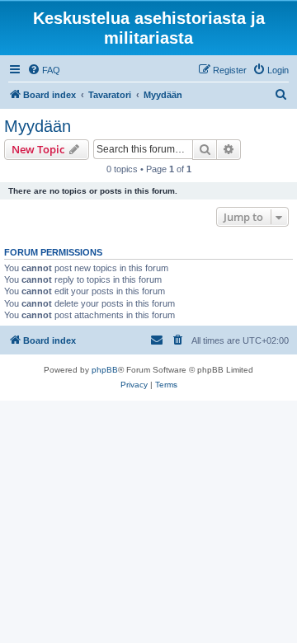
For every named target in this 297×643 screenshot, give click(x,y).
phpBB (105, 369)
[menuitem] (43, 70)
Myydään (37, 126)
